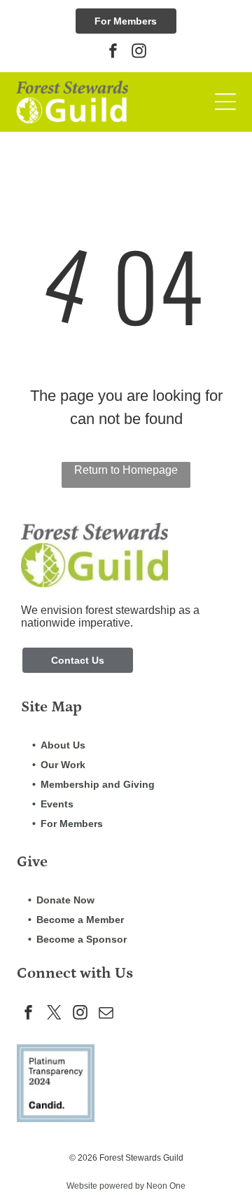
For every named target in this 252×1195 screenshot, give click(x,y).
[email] (105, 1014)
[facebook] (113, 52)
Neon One (166, 1186)
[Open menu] (225, 101)
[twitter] (54, 1014)
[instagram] (139, 52)
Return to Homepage (126, 470)
